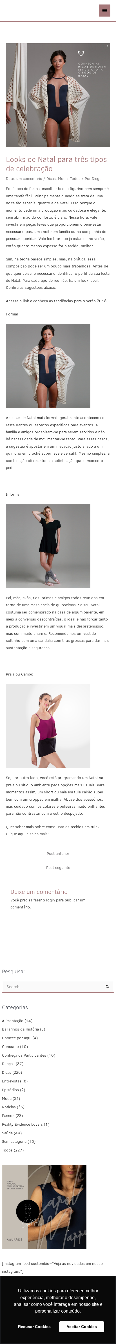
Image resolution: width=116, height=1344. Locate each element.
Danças (8, 1063)
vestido (89, 633)
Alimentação (12, 1021)
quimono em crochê (23, 453)
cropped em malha (45, 799)
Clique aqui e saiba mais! (27, 834)
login (50, 900)
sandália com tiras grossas (61, 640)
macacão (64, 446)
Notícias (9, 1107)
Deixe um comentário (24, 178)
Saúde (7, 1133)
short (48, 792)
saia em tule (70, 792)
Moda (7, 1098)
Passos (8, 1115)
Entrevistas (11, 1081)
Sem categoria (14, 1141)
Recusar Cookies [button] (34, 1326)
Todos (7, 1150)
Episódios (10, 1090)
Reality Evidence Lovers (22, 1124)
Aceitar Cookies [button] (81, 1326)
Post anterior (58, 853)
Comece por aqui (16, 1038)
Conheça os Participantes (24, 1055)
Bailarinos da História (20, 1029)
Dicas (6, 1072)
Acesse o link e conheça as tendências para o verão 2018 (56, 301)
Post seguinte (58, 867)
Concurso (10, 1046)
